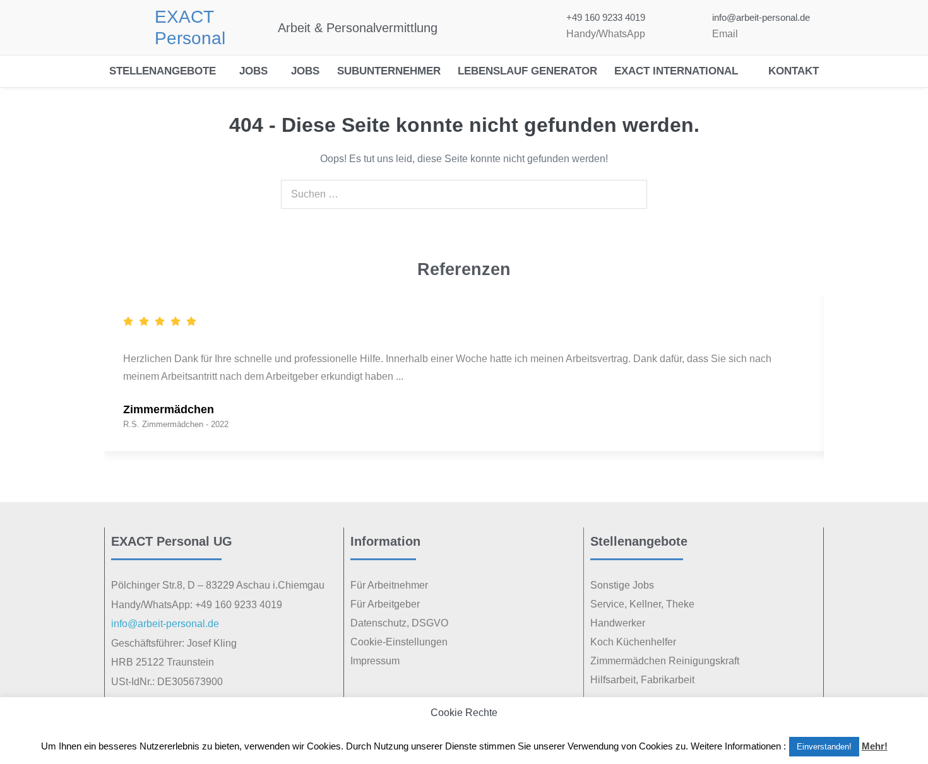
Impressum (375, 660)
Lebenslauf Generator (527, 71)
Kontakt (793, 71)
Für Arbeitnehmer (389, 585)
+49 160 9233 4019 (605, 17)
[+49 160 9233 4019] (541, 28)
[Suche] (631, 194)
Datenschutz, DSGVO (399, 623)
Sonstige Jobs (622, 585)
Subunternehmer (389, 71)
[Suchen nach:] (464, 194)
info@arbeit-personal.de (761, 17)
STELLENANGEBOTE (162, 71)
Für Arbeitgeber (385, 604)
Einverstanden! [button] (824, 746)
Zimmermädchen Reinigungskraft (664, 660)
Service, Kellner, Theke (642, 604)
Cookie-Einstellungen (399, 642)
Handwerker (617, 623)
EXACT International (676, 71)
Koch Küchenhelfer (633, 642)
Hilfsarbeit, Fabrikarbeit (642, 679)
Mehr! (875, 746)
